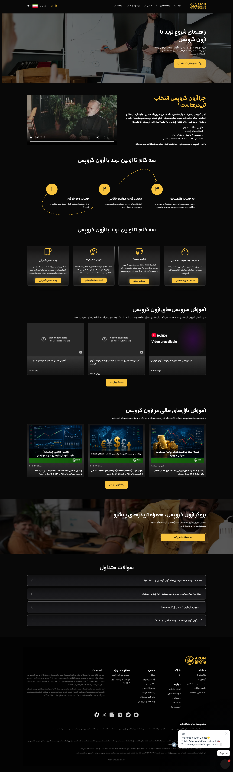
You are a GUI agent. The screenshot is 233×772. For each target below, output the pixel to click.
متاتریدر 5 (201, 675)
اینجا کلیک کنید (81, 753)
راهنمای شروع (149, 679)
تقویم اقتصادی (148, 688)
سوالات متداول (174, 693)
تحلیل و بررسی (149, 684)
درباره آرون (176, 698)
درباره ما (120, 5)
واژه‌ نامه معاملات (147, 697)
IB (180, 675)
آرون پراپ (202, 679)
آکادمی (149, 5)
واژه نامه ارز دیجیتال (146, 701)
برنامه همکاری (165, 5)
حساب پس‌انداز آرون (121, 675)
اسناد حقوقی (175, 689)
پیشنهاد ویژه (134, 5)
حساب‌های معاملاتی (196, 684)
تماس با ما (176, 707)
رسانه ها (177, 702)
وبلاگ (152, 675)
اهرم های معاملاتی (197, 692)
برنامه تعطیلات (148, 692)
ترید (179, 5)
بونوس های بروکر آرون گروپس (120, 681)
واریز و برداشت (200, 688)
